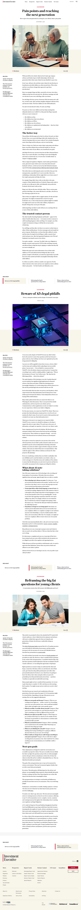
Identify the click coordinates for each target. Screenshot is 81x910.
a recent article (41, 652)
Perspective (32, 1)
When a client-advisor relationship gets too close (64, 280)
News (26, 1)
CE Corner (56, 1)
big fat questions (51, 655)
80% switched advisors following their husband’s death (43, 167)
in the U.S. (49, 805)
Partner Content (48, 1)
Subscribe (72, 1)
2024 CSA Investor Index (31, 646)
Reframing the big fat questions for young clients (38, 280)
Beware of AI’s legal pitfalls (12, 281)
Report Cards (39, 1)
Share (64, 71)
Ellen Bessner (40, 7)
